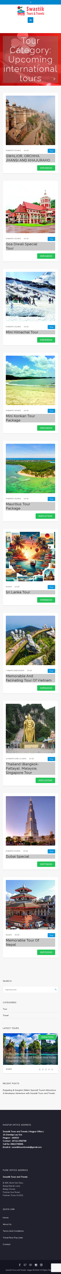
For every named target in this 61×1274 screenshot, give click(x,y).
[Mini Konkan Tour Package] (30, 380)
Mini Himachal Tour (22, 332)
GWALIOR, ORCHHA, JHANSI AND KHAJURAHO (28, 158)
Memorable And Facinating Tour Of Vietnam (29, 678)
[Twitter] (25, 1265)
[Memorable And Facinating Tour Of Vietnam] (30, 640)
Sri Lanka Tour (18, 592)
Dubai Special (17, 856)
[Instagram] (36, 1265)
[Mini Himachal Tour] (30, 296)
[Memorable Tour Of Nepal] (30, 904)
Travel (6, 1015)
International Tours (28, 1053)
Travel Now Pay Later (13, 1237)
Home (6, 1217)
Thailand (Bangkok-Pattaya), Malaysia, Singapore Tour (22, 768)
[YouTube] (30, 1265)
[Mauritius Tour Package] (30, 468)
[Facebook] (19, 1265)
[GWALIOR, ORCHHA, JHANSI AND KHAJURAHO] (30, 120)
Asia (17, 1053)
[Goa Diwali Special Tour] (30, 208)
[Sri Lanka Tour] (30, 556)
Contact (6, 1244)
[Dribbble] (41, 1265)
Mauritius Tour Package (18, 506)
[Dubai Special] (30, 821)
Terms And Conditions (13, 1231)
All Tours (10, 1053)
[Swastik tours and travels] (30, 11)
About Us (7, 1224)
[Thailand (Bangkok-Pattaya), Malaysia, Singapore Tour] (30, 728)
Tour (5, 1009)
